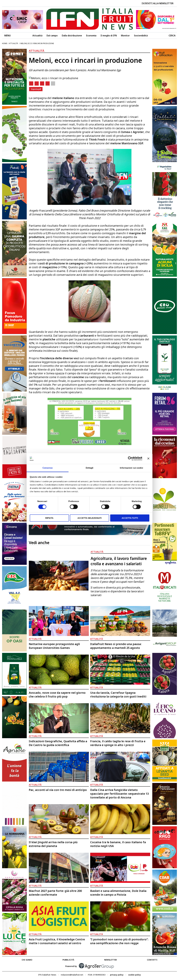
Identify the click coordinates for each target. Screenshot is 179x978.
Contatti (152, 959)
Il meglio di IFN (109, 35)
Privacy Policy (116, 974)
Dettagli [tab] (89, 468)
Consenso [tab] (48, 468)
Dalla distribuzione (72, 35)
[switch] (74, 507)
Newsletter (110, 959)
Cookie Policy (134, 974)
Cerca (172, 35)
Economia (91, 35)
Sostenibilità (141, 35)
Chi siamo (27, 959)
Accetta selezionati (89, 518)
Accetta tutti (130, 518)
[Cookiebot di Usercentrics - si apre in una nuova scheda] (130, 458)
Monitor (125, 35)
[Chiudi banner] (148, 458)
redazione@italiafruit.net (72, 974)
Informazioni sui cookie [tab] (131, 468)
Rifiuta (49, 518)
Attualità (37, 35)
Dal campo (52, 35)
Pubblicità (68, 959)
